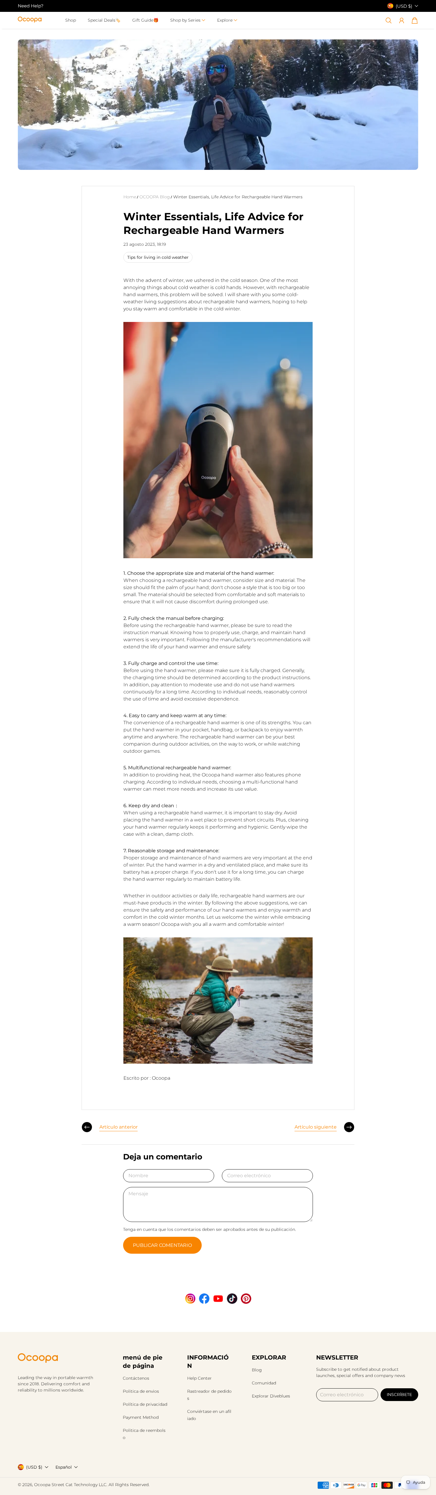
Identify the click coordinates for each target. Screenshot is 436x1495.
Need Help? (31, 6)
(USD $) (34, 1467)
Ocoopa (42, 1484)
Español (63, 1467)
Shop (70, 20)
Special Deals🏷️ (104, 20)
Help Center (199, 1378)
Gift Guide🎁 (145, 20)
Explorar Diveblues (271, 1396)
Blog (257, 1370)
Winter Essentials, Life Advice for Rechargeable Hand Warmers (238, 197)
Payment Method (141, 1417)
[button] (187, 20)
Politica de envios (141, 1391)
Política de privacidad (145, 1404)
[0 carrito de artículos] (414, 20)
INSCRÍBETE (399, 1394)
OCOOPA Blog (154, 197)
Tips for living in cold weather (158, 257)
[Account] (401, 20)
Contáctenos (136, 1378)
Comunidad (264, 1383)
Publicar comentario (162, 1245)
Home (129, 197)
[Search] (388, 20)
